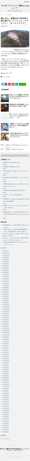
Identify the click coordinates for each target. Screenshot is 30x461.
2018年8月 (6, 416)
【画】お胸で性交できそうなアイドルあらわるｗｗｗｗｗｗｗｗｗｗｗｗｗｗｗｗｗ (19, 135)
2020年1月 (6, 380)
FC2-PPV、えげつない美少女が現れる (12, 194)
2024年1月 (6, 276)
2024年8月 (6, 261)
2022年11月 (6, 306)
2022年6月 (6, 317)
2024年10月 (6, 257)
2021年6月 (6, 343)
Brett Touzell (26, 49)
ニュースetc (6, 76)
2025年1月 (6, 250)
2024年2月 (6, 274)
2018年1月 (6, 431)
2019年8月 (6, 390)
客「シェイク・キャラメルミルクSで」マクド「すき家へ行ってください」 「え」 (19, 115)
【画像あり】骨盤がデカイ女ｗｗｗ (14, 149)
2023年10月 (6, 283)
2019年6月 (6, 395)
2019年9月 (6, 388)
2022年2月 (6, 326)
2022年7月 (6, 315)
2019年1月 (6, 406)
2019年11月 (6, 384)
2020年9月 (6, 362)
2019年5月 (6, 397)
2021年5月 (6, 345)
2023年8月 (6, 287)
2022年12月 (6, 304)
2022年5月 (6, 319)
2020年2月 (6, 378)
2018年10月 (6, 412)
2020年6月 (6, 369)
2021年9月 (6, 337)
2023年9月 (6, 285)
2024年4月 (6, 270)
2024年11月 (6, 255)
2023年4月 (6, 296)
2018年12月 (6, 408)
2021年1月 (6, 354)
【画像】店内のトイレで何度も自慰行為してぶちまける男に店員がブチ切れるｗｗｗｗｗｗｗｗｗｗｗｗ (16, 214)
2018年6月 (6, 421)
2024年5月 (6, 268)
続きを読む (4, 69)
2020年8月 (6, 365)
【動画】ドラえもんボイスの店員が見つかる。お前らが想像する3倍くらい (19, 125)
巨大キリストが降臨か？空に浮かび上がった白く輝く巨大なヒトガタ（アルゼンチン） (19, 96)
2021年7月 (6, 341)
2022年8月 (6, 313)
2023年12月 (6, 278)
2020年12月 (6, 356)
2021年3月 (6, 350)
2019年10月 (6, 386)
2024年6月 (6, 266)
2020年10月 (6, 360)
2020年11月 (6, 358)
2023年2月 (6, 300)
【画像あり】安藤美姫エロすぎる (11, 166)
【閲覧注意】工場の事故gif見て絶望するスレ (14, 190)
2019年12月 (6, 382)
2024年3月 (6, 272)
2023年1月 (6, 302)
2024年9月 (6, 259)
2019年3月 (6, 401)
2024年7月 (6, 263)
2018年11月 (6, 410)
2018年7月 (6, 419)
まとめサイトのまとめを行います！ (15, 452)
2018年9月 (6, 414)
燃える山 (23, 59)
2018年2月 (6, 429)
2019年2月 (6, 403)
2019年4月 (6, 399)
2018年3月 (6, 427)
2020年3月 (6, 375)
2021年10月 (6, 334)
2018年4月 (6, 425)
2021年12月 (6, 330)
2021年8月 (6, 339)
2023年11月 (6, 281)
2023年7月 (6, 289)
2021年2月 (6, 352)
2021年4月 (6, 347)
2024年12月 (6, 253)
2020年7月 (6, 367)
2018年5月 (6, 423)
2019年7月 (6, 393)
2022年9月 (6, 311)
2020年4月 (6, 373)
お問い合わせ (14, 445)
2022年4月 (6, 322)
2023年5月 (6, 294)
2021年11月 (6, 332)
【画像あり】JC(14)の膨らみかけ (11, 162)
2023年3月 (6, 298)
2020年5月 (6, 371)
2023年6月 (6, 291)
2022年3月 (6, 324)
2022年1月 (6, 328)
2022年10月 (6, 309)
